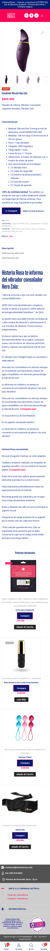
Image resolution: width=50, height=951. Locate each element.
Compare (12, 211)
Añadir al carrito (25, 627)
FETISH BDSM (6, 602)
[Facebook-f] (31, 15)
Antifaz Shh (20, 830)
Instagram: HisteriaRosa (18, 898)
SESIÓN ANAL (21, 606)
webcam (15, 231)
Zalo (20, 231)
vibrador (41, 229)
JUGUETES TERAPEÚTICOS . (20, 224)
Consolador (15, 229)
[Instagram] (26, 15)
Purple (27, 229)
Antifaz (5, 826)
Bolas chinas (8, 750)
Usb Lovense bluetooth (25, 610)
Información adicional (13, 253)
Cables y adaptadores (9, 599)
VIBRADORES (6, 226)
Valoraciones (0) (10, 258)
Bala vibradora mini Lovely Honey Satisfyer (21, 683)
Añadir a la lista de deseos (33, 211)
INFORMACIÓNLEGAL (17, 909)
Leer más (21, 699)
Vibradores (6, 231)
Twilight (34, 229)
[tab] (25, 248)
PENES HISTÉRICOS (37, 602)
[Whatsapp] (36, 15)
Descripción (8, 248)
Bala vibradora (6, 678)
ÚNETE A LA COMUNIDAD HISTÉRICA (24, 889)
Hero (22, 229)
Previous (46, 81)
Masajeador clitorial (39, 224)
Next (46, 77)
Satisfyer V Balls (25, 757)
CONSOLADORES (20, 750)
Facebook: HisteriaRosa (18, 895)
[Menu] (42, 15)
